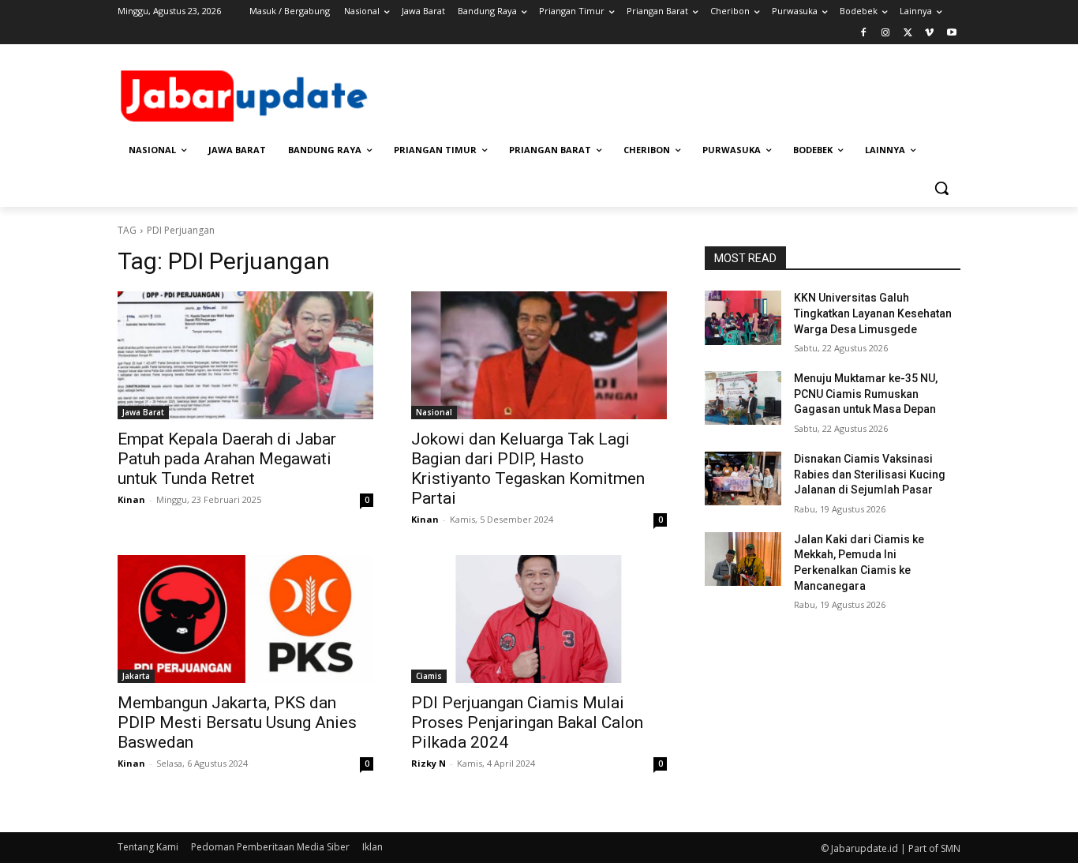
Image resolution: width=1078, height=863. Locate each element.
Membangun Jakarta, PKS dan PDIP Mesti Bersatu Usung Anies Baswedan (237, 722)
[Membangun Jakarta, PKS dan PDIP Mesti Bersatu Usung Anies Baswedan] (245, 619)
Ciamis (429, 675)
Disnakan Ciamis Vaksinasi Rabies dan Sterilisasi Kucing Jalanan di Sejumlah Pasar (869, 474)
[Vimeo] (929, 33)
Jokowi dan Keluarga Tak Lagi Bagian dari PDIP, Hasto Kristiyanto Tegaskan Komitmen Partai (528, 469)
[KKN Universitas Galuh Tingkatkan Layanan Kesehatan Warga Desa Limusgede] (743, 317)
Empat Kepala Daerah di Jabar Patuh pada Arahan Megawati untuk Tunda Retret (227, 459)
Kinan (131, 499)
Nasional (434, 412)
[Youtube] (951, 33)
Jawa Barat (143, 412)
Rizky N (428, 763)
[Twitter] (908, 33)
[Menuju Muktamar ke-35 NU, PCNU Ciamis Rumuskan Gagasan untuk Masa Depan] (743, 398)
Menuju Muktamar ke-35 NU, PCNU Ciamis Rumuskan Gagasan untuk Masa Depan (866, 393)
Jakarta (136, 675)
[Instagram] (886, 33)
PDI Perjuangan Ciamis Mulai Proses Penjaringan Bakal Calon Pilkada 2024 (527, 722)
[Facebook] (864, 33)
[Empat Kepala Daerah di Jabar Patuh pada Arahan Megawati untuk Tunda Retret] (245, 355)
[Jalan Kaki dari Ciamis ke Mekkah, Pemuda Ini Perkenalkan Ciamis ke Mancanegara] (743, 559)
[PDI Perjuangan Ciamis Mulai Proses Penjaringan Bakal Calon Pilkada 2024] (539, 619)
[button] (941, 188)
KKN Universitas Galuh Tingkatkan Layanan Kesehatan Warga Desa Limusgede (873, 313)
